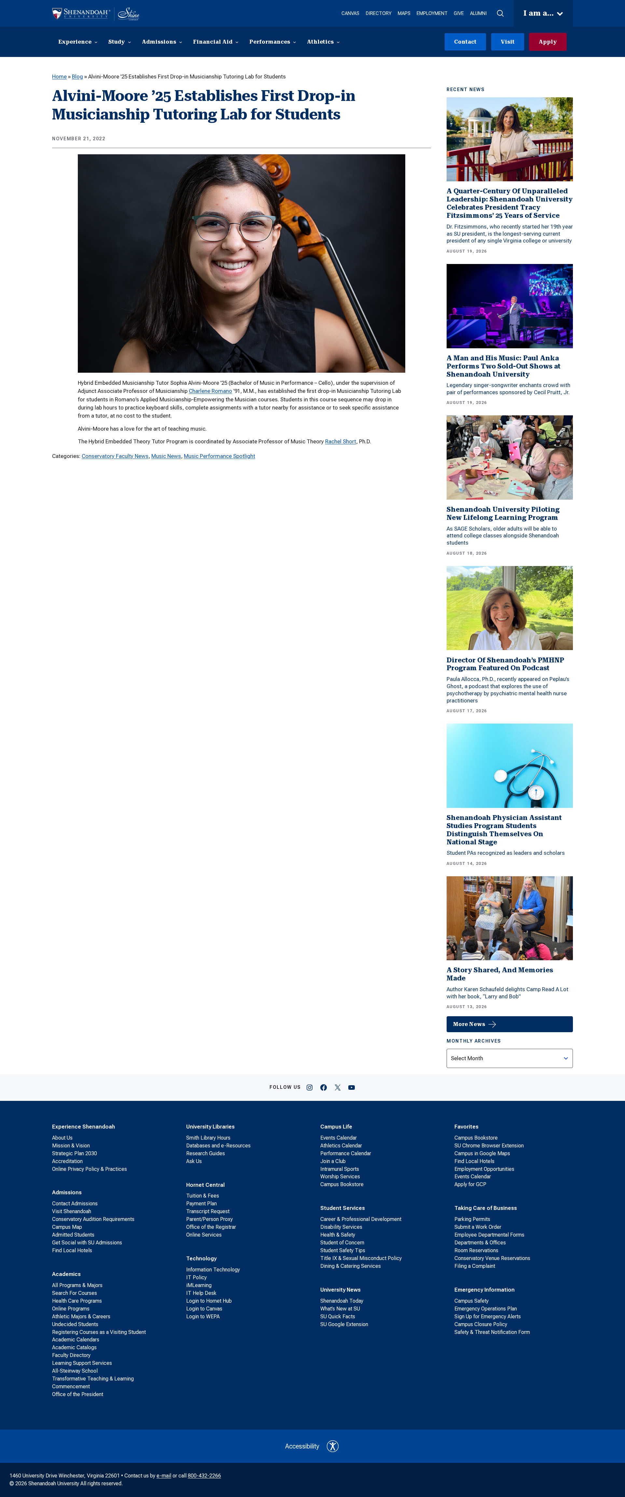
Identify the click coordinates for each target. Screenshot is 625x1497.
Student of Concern (342, 1243)
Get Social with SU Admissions (87, 1243)
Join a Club (333, 1161)
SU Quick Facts (337, 1316)
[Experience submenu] (96, 42)
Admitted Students (73, 1235)
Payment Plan (201, 1203)
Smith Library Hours (208, 1138)
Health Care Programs (77, 1301)
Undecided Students (75, 1324)
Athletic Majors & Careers (81, 1316)
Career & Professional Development (360, 1219)
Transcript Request (207, 1211)
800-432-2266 (204, 1476)
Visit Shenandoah (71, 1211)
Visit (508, 42)
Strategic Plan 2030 (74, 1153)
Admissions (67, 1192)
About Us (62, 1138)
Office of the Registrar (211, 1227)
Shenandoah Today (341, 1301)
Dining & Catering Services (350, 1266)
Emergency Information (484, 1289)
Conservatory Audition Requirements (93, 1219)
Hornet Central (205, 1185)
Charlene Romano (210, 391)
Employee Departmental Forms (489, 1235)
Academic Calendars (75, 1340)
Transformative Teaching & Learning (93, 1379)
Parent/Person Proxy (209, 1219)
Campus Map (67, 1227)
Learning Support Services (82, 1363)
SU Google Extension (344, 1324)
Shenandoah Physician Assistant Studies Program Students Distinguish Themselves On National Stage (504, 830)
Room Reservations (476, 1250)
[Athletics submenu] (338, 42)
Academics (66, 1274)
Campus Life (336, 1126)
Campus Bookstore (342, 1184)
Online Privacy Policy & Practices (89, 1169)
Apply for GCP (470, 1184)
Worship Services (340, 1176)
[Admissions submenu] (180, 42)
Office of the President (77, 1394)
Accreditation (67, 1161)
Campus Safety (471, 1301)
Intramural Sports (339, 1169)
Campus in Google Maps (482, 1153)
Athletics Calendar (341, 1146)
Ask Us (194, 1161)
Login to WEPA (203, 1316)
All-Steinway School (75, 1371)
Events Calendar (338, 1138)
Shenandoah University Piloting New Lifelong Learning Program (503, 513)
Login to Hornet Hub (209, 1301)
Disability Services (341, 1227)
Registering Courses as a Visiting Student (99, 1332)
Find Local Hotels (72, 1250)
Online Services (204, 1235)
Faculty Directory (71, 1355)
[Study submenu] (129, 42)
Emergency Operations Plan (485, 1309)
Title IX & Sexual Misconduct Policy (361, 1258)
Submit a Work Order (477, 1227)
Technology (201, 1258)
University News (340, 1289)
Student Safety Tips (342, 1250)
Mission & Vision (71, 1146)
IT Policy (196, 1277)
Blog (77, 76)
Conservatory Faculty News (115, 456)
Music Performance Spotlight (219, 456)
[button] (500, 13)
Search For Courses (74, 1293)
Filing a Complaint (474, 1266)
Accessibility (302, 1446)
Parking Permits (472, 1219)
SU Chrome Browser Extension (489, 1146)
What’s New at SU (340, 1309)
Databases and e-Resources (218, 1146)
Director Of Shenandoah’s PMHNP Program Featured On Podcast (505, 664)
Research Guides (205, 1153)
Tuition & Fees (202, 1196)
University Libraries (210, 1126)
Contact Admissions (75, 1203)
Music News (166, 456)
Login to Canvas (204, 1309)
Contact (465, 42)
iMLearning (199, 1285)
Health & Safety (337, 1235)
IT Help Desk (201, 1293)
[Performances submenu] (294, 42)
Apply (548, 42)
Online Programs (71, 1309)
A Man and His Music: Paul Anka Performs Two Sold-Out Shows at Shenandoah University (504, 366)
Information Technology (213, 1270)
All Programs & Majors (77, 1285)
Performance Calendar (345, 1153)
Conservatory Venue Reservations (492, 1258)
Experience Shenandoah (83, 1126)
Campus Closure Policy (480, 1324)
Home (59, 76)
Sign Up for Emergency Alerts (487, 1316)
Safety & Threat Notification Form (492, 1332)
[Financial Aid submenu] (237, 42)
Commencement (71, 1386)
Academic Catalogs (74, 1347)
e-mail (164, 1476)
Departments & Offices (480, 1243)
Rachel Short (340, 441)
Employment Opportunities (484, 1169)
